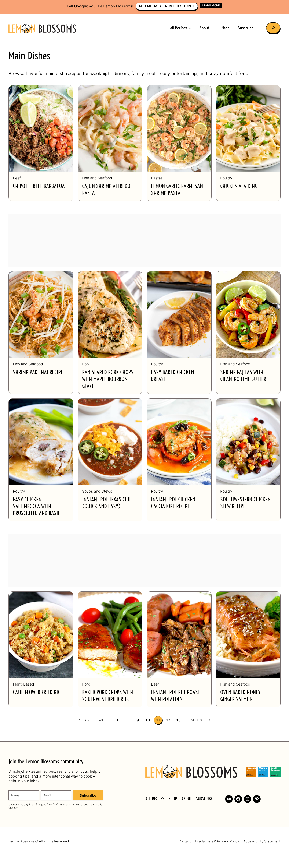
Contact (185, 841)
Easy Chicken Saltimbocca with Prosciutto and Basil (36, 506)
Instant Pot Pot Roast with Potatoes (175, 696)
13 (178, 720)
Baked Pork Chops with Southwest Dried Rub (107, 696)
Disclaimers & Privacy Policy (217, 841)
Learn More (211, 5)
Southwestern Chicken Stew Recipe (245, 503)
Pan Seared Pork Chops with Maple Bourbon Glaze (107, 379)
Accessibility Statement (262, 841)
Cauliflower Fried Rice (38, 692)
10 (148, 720)
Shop (172, 799)
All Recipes (154, 799)
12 (168, 720)
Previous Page (91, 720)
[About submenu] (211, 28)
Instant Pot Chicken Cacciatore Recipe (173, 503)
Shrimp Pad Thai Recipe (38, 372)
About (186, 799)
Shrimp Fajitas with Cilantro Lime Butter (243, 376)
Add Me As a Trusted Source (167, 6)
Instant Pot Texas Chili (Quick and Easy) (107, 503)
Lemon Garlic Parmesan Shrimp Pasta (177, 189)
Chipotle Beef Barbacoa (39, 186)
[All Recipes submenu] (189, 28)
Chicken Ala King (238, 186)
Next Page (201, 720)
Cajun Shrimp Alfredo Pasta (106, 189)
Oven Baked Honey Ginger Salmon (240, 696)
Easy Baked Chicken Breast (172, 376)
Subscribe (88, 795)
